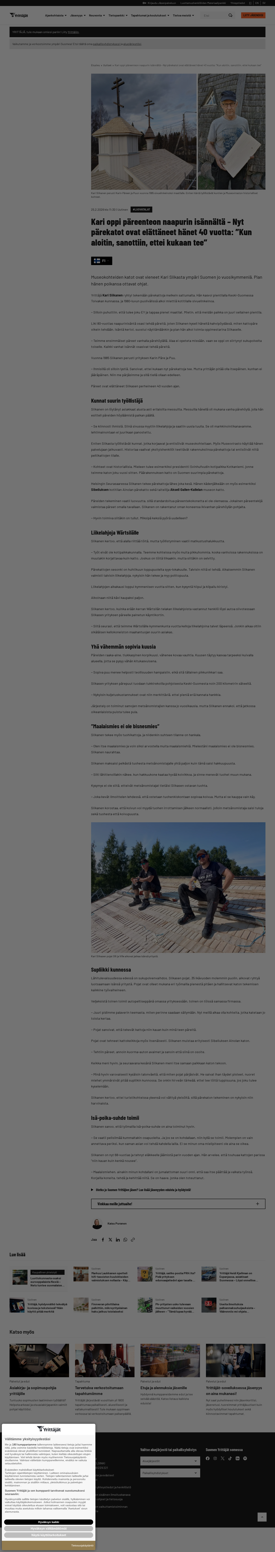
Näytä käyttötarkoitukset (48, 1535)
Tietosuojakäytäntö (82, 1545)
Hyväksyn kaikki (48, 1522)
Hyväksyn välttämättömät (49, 1528)
